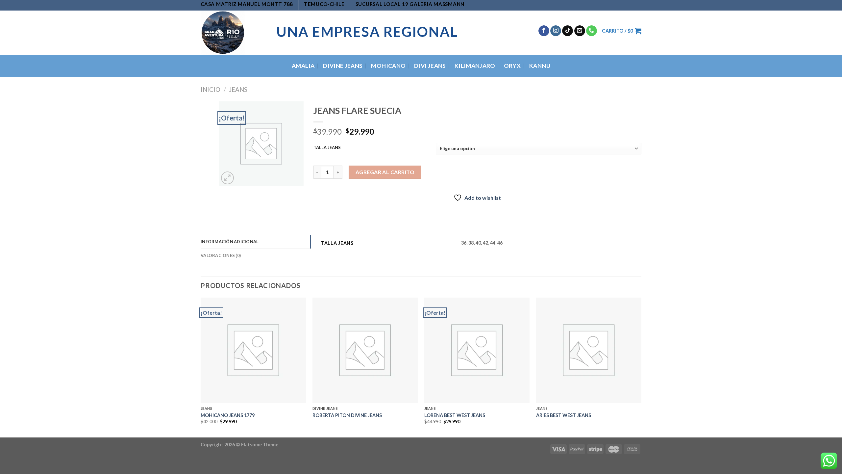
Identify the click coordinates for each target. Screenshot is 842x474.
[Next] (641, 367)
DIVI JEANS (430, 65)
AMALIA (303, 65)
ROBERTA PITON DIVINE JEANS (347, 415)
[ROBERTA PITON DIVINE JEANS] (365, 350)
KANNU (539, 65)
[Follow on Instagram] (555, 31)
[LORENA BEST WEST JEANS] (477, 350)
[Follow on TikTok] (567, 31)
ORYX (512, 65)
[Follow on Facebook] (543, 31)
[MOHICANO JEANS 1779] (253, 350)
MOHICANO (388, 65)
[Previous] (201, 367)
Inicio (210, 89)
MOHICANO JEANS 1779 (228, 415)
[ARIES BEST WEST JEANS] (588, 350)
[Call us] (591, 31)
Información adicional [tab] (230, 241)
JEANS (238, 89)
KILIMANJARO (475, 65)
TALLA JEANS (327, 147)
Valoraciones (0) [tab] (221, 255)
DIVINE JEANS (342, 65)
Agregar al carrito (385, 172)
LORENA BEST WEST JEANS (454, 415)
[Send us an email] (579, 31)
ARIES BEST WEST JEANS (563, 415)
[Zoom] (227, 177)
